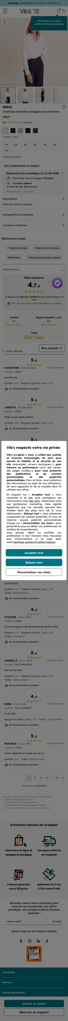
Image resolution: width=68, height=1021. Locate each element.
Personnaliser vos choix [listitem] (33, 572)
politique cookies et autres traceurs (34, 542)
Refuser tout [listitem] (33, 562)
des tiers (34, 500)
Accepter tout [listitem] (34, 552)
